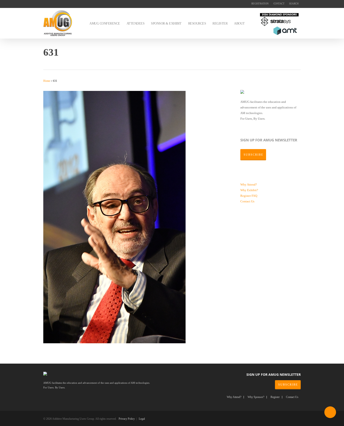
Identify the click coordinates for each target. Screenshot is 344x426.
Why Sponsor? (256, 397)
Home (46, 80)
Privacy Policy (127, 418)
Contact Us (247, 201)
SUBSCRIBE (288, 384)
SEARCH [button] (293, 3)
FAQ (254, 195)
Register (246, 195)
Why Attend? (248, 184)
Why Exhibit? (249, 190)
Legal (142, 418)
